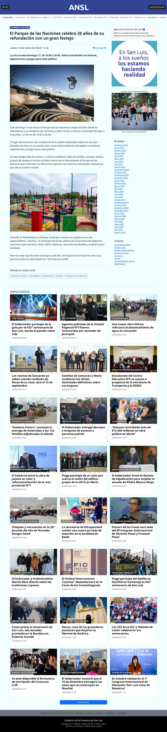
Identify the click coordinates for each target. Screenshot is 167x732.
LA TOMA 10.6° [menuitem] (113, 17)
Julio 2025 (118, 197)
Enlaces (70, 713)
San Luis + (118, 256)
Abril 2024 (118, 156)
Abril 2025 (118, 189)
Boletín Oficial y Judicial (124, 250)
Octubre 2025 (120, 205)
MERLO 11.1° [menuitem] (47, 17)
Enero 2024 (119, 148)
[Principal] (5, 7)
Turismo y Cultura (19, 276)
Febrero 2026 (120, 216)
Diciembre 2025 (121, 210)
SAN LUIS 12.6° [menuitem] (20, 17)
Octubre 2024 (120, 172)
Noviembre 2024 (121, 175)
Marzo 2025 (119, 186)
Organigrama (66, 724)
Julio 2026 (118, 230)
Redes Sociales (88, 724)
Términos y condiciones (74, 726)
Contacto (89, 713)
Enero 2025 (119, 180)
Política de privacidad (93, 726)
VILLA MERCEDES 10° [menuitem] (34, 17)
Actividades (35, 276)
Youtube (122, 713)
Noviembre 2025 (121, 208)
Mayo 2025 (119, 191)
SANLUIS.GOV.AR (157, 7)
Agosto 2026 (119, 232)
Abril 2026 (118, 221)
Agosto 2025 (119, 199)
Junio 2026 (118, 227)
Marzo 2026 (119, 219)
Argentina (79, 713)
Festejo (59, 276)
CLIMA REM (8, 17)
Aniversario (48, 276)
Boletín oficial (101, 724)
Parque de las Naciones (76, 276)
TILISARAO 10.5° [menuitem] (139, 17)
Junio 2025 (118, 194)
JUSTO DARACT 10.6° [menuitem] (85, 17)
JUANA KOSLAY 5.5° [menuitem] (70, 17)
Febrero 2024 (120, 150)
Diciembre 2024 (121, 178)
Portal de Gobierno (122, 245)
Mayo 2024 (119, 159)
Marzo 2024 (119, 153)
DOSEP (117, 258)
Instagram (109, 713)
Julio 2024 (118, 164)
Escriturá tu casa (121, 253)
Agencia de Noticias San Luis (53, 713)
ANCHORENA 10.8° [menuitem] (100, 17)
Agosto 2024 (119, 167)
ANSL (79, 7)
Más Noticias (83, 702)
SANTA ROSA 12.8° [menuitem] (126, 17)
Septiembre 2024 (121, 169)
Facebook (99, 713)
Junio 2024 (118, 161)
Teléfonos (77, 724)
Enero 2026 (119, 213)
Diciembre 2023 (121, 145)
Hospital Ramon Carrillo (124, 261)
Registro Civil (120, 247)
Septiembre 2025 (121, 202)
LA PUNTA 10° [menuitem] (57, 17)
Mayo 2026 (119, 224)
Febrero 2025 (120, 183)
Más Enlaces (119, 264)
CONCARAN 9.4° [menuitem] (152, 17)
